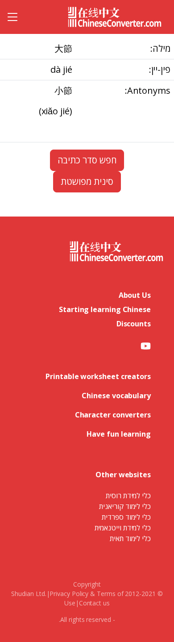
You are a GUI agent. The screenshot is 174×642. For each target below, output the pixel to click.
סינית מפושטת (87, 181)
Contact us (94, 603)
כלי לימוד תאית (130, 538)
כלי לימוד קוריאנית (125, 506)
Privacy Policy (69, 593)
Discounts (133, 324)
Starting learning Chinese (105, 309)
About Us (135, 295)
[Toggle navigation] (12, 17)
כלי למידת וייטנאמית (123, 528)
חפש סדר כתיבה (87, 160)
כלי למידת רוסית (128, 495)
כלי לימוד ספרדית (126, 517)
